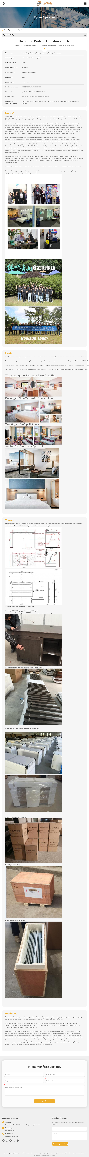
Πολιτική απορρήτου (8, 1153)
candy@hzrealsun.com (11, 1136)
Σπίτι (5, 30)
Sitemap (16, 1153)
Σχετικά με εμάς (12, 30)
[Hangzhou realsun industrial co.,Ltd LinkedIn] (10, 1141)
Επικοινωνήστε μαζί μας (60, 1144)
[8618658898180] (14, 1141)
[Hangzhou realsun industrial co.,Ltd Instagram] (7, 1141)
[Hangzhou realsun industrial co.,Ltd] (45, 3)
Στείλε (44, 1101)
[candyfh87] (17, 1141)
